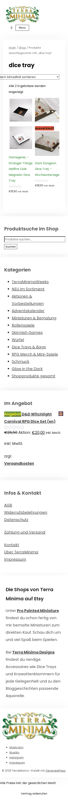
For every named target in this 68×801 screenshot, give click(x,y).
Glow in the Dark (27, 368)
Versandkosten (19, 463)
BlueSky (14, 752)
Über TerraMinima (21, 552)
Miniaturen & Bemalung (34, 318)
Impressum (15, 559)
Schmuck (20, 361)
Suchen (10, 247)
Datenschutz (16, 519)
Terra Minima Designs (33, 652)
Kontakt (11, 544)
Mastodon (16, 747)
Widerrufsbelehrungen (25, 512)
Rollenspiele (23, 325)
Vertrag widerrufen (34, 793)
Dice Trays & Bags (29, 347)
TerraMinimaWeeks (30, 281)
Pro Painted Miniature (38, 610)
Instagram (16, 757)
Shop (22, 48)
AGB (8, 505)
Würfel (18, 339)
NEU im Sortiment (28, 289)
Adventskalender (28, 310)
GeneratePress (56, 771)
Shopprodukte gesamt (33, 376)
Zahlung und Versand (24, 532)
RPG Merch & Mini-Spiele (35, 354)
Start (12, 48)
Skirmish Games (27, 332)
